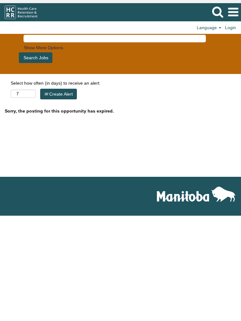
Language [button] (207, 27)
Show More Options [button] (43, 47)
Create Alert (60, 94)
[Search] (217, 11)
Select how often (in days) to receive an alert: (55, 83)
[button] (233, 12)
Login (230, 27)
